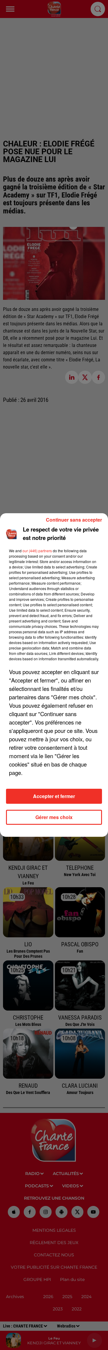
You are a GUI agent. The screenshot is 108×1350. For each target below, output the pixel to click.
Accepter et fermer (54, 796)
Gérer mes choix (54, 817)
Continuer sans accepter (74, 519)
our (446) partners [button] (37, 550)
